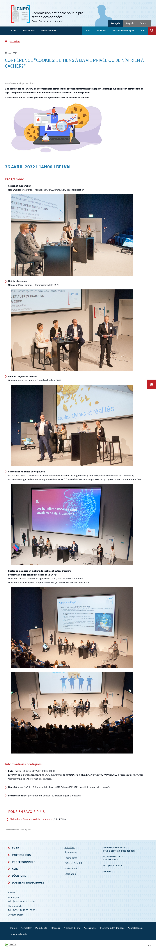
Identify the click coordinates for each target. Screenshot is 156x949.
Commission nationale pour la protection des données (119, 849)
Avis (87, 30)
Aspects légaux (135, 927)
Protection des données (112, 927)
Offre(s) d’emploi (73, 863)
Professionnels (48, 30)
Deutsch (144, 23)
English (130, 23)
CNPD (14, 30)
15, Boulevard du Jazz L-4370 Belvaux (114, 858)
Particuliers (29, 30)
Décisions (101, 30)
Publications (71, 868)
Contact (107, 871)
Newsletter (26, 927)
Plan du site (41, 927)
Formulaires (71, 857)
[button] (152, 30)
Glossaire (55, 927)
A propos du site (72, 927)
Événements (71, 852)
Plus (142, 30)
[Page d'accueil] (6, 41)
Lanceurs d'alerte (18, 933)
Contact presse (15, 914)
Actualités (15, 41)
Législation (70, 873)
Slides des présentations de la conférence (31, 819)
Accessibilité (90, 927)
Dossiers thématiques (123, 30)
